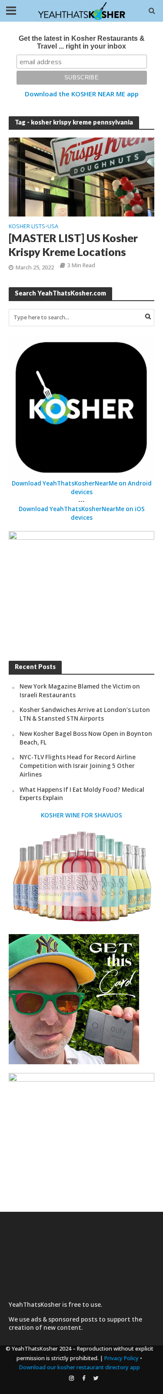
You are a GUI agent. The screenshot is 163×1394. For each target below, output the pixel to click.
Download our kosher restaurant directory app (79, 1367)
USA (52, 227)
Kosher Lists (27, 227)
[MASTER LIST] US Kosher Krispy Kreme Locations (73, 244)
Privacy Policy (121, 1358)
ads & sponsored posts (64, 1319)
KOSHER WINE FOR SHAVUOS (81, 815)
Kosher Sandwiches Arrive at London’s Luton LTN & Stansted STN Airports (85, 714)
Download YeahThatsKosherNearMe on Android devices (82, 487)
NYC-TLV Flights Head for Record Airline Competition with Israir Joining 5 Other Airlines (78, 765)
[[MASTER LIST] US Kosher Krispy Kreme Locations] (81, 176)
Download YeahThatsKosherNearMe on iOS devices (82, 513)
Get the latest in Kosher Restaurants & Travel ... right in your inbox (82, 42)
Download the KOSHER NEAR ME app (82, 93)
